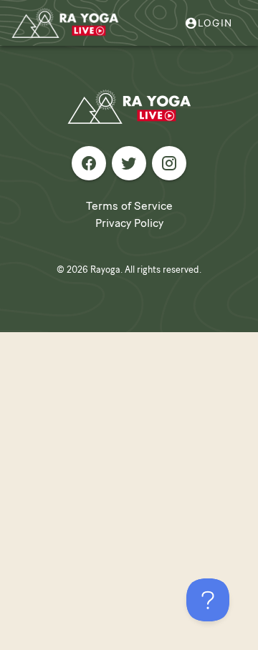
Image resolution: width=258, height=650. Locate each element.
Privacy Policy (129, 223)
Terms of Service (129, 206)
